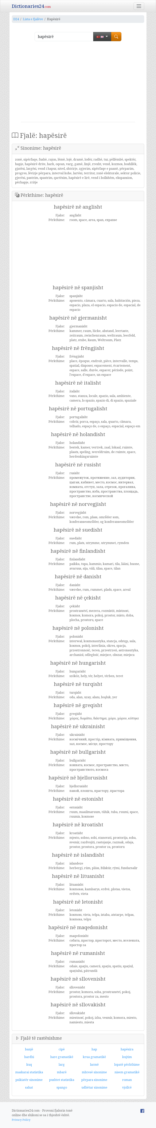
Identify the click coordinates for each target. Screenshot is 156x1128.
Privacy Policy (21, 1120)
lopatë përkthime (127, 1064)
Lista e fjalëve (33, 19)
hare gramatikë (61, 1057)
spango (62, 1087)
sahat (29, 1087)
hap (94, 1049)
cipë (62, 1049)
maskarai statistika (29, 1072)
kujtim (127, 1057)
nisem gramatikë (127, 1072)
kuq (29, 1064)
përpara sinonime (94, 1080)
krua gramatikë (94, 1057)
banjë (29, 1049)
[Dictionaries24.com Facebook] (142, 1110)
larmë (94, 1064)
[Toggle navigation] (139, 6)
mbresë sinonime (94, 1072)
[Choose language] (102, 36)
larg (62, 1064)
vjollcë (127, 1087)
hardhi (29, 1057)
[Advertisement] (78, 83)
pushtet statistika (61, 1080)
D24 (16, 19)
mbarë (62, 1072)
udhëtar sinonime (94, 1087)
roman (127, 1080)
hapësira (127, 1049)
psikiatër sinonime (29, 1080)
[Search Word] (116, 36)
